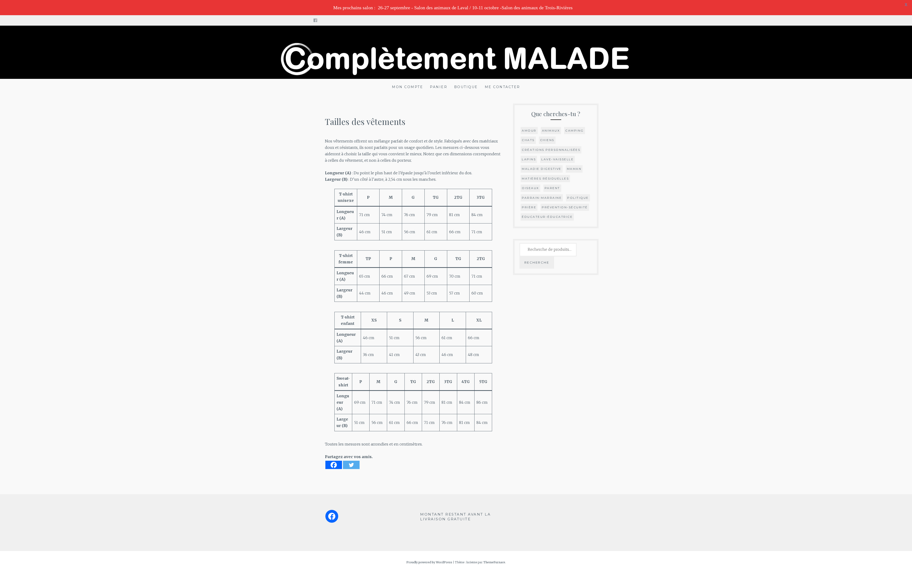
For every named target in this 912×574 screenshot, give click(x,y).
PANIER (438, 87)
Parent (552, 188)
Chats (528, 140)
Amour (529, 130)
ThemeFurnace (494, 562)
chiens (547, 140)
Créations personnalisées (551, 150)
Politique (578, 197)
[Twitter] (351, 465)
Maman (574, 169)
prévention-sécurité (565, 207)
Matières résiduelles (545, 178)
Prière (529, 207)
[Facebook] (333, 465)
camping (574, 130)
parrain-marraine (542, 197)
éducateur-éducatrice (547, 216)
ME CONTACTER (502, 87)
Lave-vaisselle (557, 159)
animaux (551, 130)
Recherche (536, 262)
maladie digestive (541, 169)
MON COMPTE (407, 87)
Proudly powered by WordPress (429, 562)
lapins (529, 159)
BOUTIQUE (466, 87)
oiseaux (530, 188)
